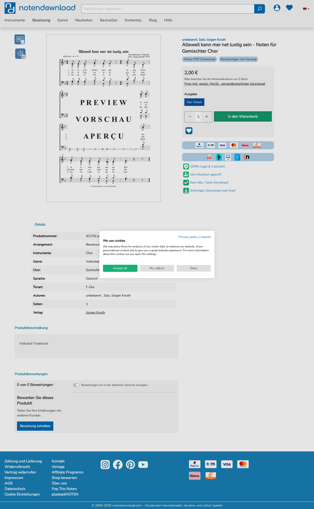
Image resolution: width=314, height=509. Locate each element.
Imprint (206, 237)
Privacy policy (188, 237)
